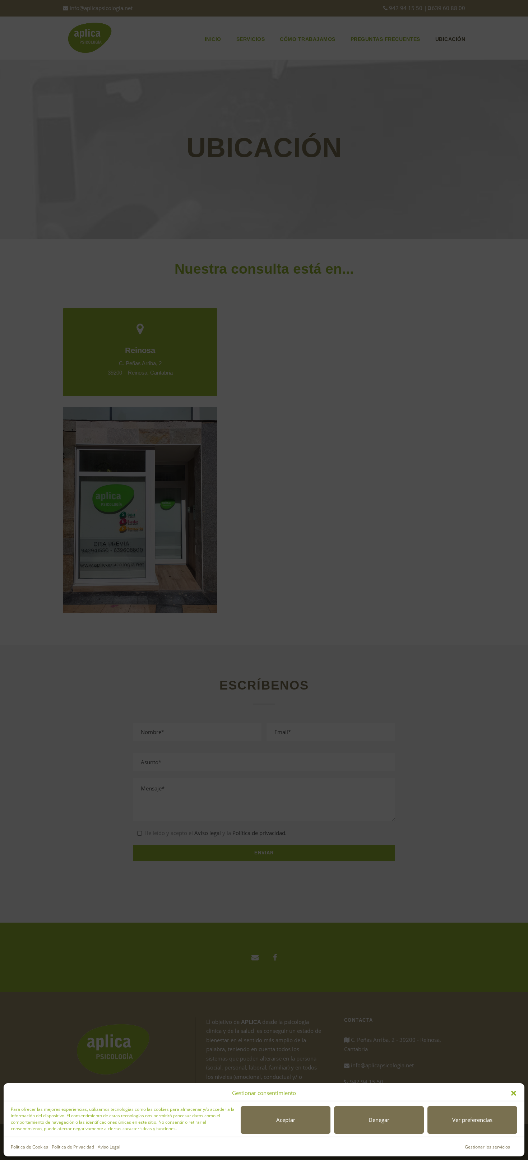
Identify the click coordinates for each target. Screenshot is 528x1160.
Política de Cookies (29, 1147)
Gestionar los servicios (487, 1147)
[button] (513, 1093)
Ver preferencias (472, 1119)
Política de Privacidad (73, 1147)
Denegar (379, 1119)
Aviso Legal (109, 1147)
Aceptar (285, 1119)
